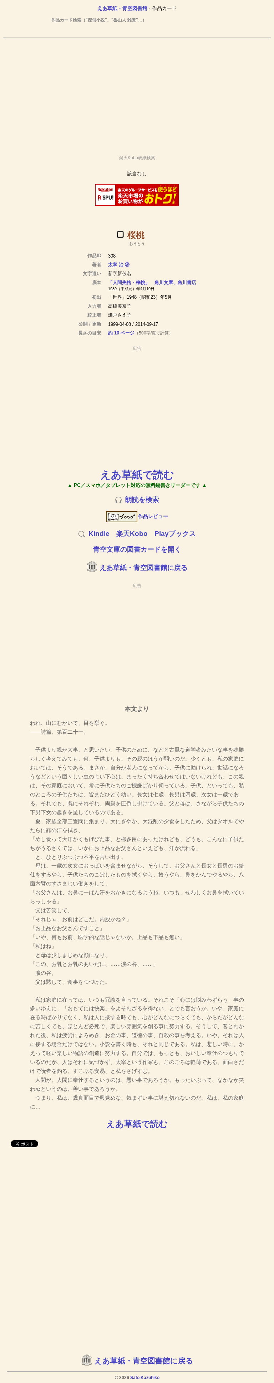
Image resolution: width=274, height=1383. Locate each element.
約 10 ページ (121, 333)
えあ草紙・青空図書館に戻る (144, 567)
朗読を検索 (142, 499)
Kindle (99, 533)
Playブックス (175, 533)
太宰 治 (115, 264)
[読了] (120, 234)
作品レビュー (153, 516)
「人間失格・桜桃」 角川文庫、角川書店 (152, 282)
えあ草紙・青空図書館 (122, 8)
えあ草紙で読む (137, 474)
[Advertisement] (137, 93)
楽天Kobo (132, 533)
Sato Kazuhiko (144, 1377)
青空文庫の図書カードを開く (137, 549)
